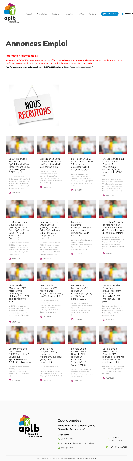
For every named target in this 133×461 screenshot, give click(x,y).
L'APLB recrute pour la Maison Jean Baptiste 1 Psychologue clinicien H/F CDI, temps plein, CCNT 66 (113, 166)
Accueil (29, 14)
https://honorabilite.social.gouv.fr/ (78, 67)
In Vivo (81, 14)
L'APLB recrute (110, 14)
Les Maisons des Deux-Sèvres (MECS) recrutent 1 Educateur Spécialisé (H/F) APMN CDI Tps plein (20, 355)
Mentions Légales (70, 458)
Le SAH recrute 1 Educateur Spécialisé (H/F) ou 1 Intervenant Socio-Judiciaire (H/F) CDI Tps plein (20, 165)
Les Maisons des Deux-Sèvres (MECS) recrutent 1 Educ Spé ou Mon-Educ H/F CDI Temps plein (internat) (19, 230)
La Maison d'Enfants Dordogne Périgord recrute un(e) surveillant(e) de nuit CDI (81, 229)
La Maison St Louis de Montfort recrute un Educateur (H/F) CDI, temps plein (51, 162)
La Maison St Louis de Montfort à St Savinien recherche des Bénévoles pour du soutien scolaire (113, 227)
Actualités (69, 14)
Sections (55, 14)
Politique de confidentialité (85, 458)
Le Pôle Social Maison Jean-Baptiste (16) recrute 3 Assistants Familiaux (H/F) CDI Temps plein (113, 355)
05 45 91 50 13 (67, 439)
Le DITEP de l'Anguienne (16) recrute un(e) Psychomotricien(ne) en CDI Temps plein (51, 291)
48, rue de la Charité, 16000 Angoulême (77, 443)
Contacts (92, 14)
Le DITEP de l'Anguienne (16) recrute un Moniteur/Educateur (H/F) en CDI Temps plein (51, 355)
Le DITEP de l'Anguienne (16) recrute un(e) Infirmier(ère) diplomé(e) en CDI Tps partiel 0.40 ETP (19, 293)
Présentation (42, 14)
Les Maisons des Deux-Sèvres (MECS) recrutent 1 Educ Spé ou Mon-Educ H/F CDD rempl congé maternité (50, 230)
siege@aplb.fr (67, 447)
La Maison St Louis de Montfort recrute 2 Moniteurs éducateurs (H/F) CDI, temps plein (82, 164)
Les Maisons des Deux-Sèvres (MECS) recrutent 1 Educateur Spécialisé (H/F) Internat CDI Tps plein (112, 293)
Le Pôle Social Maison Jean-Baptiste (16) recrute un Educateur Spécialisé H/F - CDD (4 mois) (80, 356)
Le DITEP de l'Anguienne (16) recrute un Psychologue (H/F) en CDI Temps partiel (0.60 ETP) (81, 292)
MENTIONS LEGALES (118, 447)
